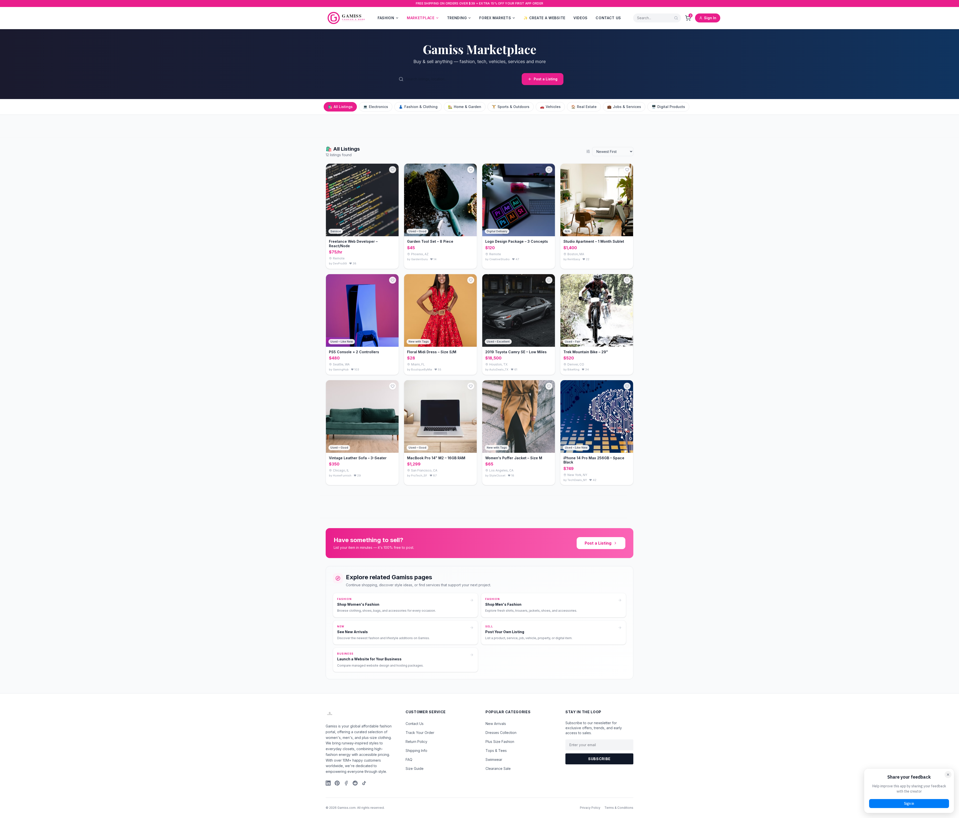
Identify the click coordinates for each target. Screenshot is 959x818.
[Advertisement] (150, 126)
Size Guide (415, 768)
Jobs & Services (624, 107)
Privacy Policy (590, 808)
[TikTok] (364, 783)
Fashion (386, 18)
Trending (457, 18)
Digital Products (668, 107)
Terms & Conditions (618, 808)
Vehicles (550, 107)
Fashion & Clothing (418, 107)
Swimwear (493, 759)
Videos (580, 18)
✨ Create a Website (544, 18)
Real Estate (584, 107)
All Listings (340, 107)
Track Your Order (420, 732)
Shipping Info (416, 750)
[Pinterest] (337, 783)
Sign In (710, 18)
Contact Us (608, 18)
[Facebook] (346, 783)
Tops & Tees (496, 750)
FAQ (409, 759)
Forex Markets (495, 18)
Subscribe (599, 759)
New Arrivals (495, 723)
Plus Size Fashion (499, 741)
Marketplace (421, 18)
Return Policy (416, 741)
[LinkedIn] (328, 783)
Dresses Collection (500, 732)
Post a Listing (545, 79)
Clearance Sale (498, 768)
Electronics (375, 107)
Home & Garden (464, 107)
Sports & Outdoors (510, 107)
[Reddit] (355, 783)
